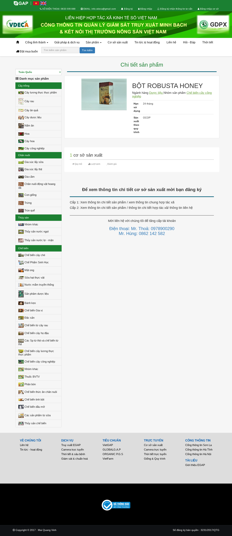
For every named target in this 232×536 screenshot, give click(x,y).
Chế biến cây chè (34, 255)
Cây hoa (29, 141)
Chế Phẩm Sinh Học (36, 262)
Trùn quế (29, 210)
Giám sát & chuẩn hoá (74, 458)
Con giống (30, 194)
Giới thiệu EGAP (195, 465)
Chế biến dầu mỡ (34, 406)
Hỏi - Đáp (189, 42)
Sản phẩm (93, 42)
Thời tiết (207, 42)
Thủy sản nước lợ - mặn (38, 240)
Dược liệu (156, 93)
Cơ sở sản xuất (118, 42)
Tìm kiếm (87, 50)
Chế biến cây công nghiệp (39, 361)
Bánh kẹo (30, 302)
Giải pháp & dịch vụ (67, 42)
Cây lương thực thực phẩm (40, 92)
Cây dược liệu (32, 117)
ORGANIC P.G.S (113, 454)
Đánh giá (112, 164)
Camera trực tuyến (72, 449)
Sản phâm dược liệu (36, 293)
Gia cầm (29, 176)
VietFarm (108, 458)
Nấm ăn (29, 125)
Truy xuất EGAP (71, 445)
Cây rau (29, 101)
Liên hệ (171, 42)
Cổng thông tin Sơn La (198, 445)
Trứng (28, 202)
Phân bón (30, 384)
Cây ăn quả (31, 110)
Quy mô (78, 164)
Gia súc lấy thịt (33, 169)
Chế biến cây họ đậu (36, 333)
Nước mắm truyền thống (39, 284)
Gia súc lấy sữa (33, 161)
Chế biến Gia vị (33, 310)
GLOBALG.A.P (112, 449)
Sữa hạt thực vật (34, 277)
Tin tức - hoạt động (31, 449)
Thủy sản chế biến (35, 423)
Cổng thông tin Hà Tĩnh (198, 449)
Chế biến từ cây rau (36, 325)
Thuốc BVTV (32, 376)
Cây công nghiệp (34, 148)
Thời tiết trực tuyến (155, 454)
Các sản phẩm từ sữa (37, 415)
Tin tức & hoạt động (147, 42)
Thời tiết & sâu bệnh (73, 454)
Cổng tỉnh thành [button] (35, 42)
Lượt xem (95, 164)
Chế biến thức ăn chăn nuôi (40, 392)
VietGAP (108, 445)
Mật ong (29, 270)
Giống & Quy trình (154, 458)
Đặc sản (29, 317)
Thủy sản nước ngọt (36, 231)
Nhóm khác (31, 224)
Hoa (26, 133)
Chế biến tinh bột (34, 399)
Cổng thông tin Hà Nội (198, 454)
